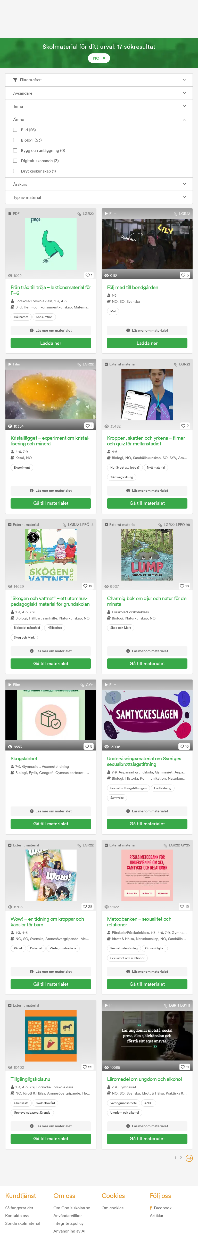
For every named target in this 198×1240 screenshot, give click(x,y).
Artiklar (156, 1215)
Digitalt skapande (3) (40, 160)
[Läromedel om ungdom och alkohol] (147, 1035)
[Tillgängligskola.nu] (50, 1035)
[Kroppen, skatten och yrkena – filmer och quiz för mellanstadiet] (147, 394)
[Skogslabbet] (50, 715)
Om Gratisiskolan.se (71, 1207)
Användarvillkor (67, 1215)
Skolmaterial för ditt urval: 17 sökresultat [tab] (99, 46)
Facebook (162, 1207)
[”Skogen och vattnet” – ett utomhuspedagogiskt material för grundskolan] (50, 554)
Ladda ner (50, 343)
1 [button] (175, 1157)
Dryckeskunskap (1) (38, 171)
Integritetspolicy (68, 1223)
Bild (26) (28, 129)
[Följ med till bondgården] (147, 243)
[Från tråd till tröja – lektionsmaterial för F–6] (50, 243)
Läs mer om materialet (54, 330)
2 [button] (181, 1157)
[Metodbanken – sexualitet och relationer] (147, 875)
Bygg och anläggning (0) (43, 150)
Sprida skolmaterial (22, 1223)
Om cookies (112, 1207)
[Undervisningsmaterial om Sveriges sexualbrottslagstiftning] (147, 715)
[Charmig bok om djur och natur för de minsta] (147, 554)
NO (96, 58)
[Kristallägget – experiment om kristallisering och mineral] (50, 394)
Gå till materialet (50, 503)
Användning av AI (69, 1231)
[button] (189, 1158)
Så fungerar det (19, 1207)
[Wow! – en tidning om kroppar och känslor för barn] (50, 875)
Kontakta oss (17, 1215)
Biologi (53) (31, 140)
